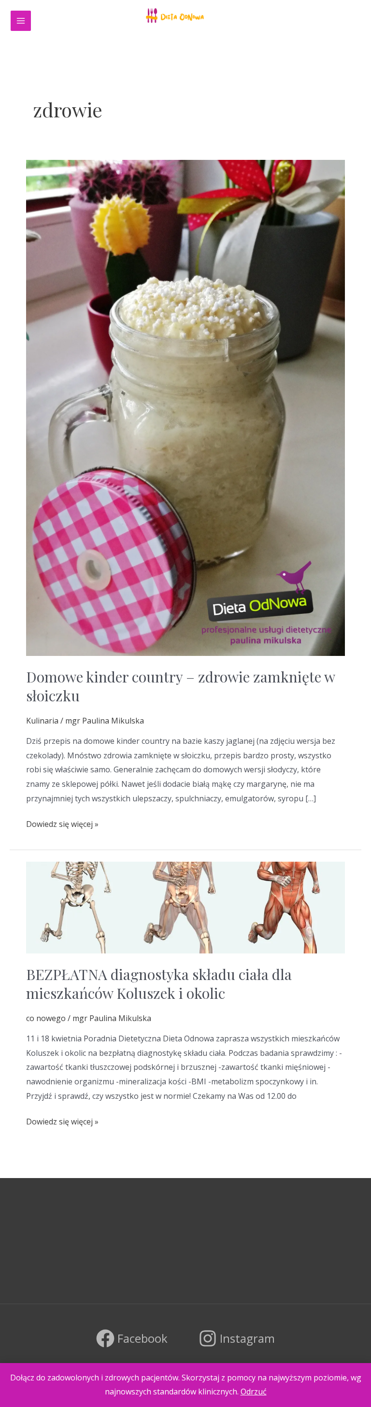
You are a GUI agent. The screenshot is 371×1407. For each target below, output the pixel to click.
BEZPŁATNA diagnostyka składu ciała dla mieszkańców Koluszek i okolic (159, 984)
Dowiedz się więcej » (62, 823)
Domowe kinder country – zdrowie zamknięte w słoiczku (180, 686)
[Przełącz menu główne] (21, 21)
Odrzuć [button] (254, 1391)
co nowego (46, 1018)
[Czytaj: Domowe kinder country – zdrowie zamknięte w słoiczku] (185, 406)
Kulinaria (42, 720)
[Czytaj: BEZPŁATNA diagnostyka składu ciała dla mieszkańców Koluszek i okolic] (185, 906)
